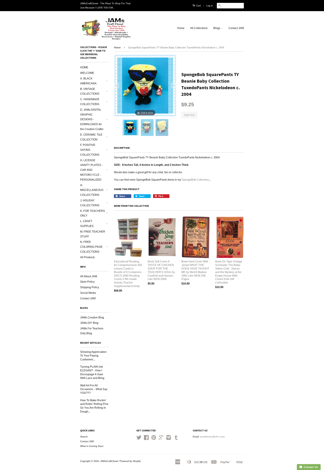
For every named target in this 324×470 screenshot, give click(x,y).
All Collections (199, 28)
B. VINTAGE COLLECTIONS (89, 91)
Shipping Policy (89, 287)
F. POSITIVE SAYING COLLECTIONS (89, 150)
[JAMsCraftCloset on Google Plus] (161, 438)
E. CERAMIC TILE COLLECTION (91, 137)
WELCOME (87, 73)
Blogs (217, 28)
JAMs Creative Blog (92, 317)
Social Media (88, 292)
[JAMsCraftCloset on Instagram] (168, 438)
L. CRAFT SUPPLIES (87, 223)
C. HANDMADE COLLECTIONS (89, 102)
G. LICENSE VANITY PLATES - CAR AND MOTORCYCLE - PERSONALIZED (91, 170)
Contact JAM (236, 28)
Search (84, 436)
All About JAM (88, 276)
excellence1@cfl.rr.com (212, 436)
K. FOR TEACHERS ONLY (92, 213)
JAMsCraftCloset (109, 461)
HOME (84, 67)
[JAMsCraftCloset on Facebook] (146, 438)
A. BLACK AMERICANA (88, 81)
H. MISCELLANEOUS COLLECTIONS (91, 190)
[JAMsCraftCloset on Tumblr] (176, 438)
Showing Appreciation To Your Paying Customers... (93, 355)
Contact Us (310, 467)
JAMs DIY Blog (89, 322)
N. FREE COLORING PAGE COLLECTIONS (91, 246)
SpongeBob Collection (195, 179)
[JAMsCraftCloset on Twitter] (138, 438)
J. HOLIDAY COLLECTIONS (89, 203)
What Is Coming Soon (91, 446)
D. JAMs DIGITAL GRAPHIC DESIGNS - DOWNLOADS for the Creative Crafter (91, 119)
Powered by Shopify (130, 461)
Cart (198, 5)
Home (180, 28)
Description (122, 147)
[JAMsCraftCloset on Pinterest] (153, 438)
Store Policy (87, 281)
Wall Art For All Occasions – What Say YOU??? (93, 389)
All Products (87, 257)
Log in (209, 5)
